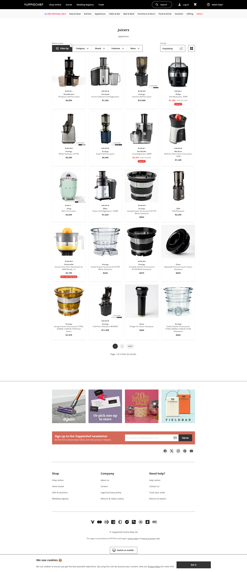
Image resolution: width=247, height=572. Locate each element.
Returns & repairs (157, 498)
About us (105, 480)
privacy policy (133, 538)
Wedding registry (60, 498)
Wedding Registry (85, 4)
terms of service (148, 538)
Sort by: (163, 43)
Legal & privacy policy (111, 492)
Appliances (123, 36)
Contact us (154, 486)
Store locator (58, 486)
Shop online (57, 480)
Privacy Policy (154, 566)
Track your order (157, 492)
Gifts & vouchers (60, 492)
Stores (69, 4)
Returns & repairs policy (112, 498)
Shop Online (55, 4)
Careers (104, 486)
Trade (102, 5)
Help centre (154, 480)
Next (130, 346)
